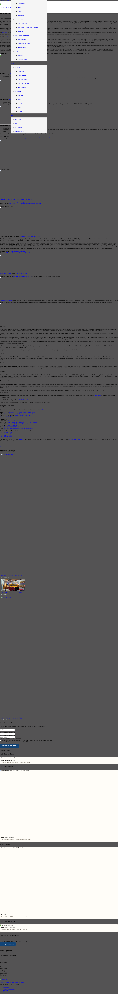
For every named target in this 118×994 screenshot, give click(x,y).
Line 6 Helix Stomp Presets (7, 433)
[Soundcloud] (3, 979)
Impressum (6, 992)
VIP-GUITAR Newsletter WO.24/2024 (11, 593)
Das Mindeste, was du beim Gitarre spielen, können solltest (19, 414)
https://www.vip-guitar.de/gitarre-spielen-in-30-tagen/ (22, 412)
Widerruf (5, 990)
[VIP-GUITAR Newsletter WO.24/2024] (13, 590)
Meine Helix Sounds (5, 273)
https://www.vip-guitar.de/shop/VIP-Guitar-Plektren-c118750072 (25, 203)
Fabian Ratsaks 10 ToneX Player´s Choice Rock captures (22, 422)
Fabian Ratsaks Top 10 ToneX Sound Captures (20, 424)
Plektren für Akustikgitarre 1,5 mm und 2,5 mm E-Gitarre (18, 428)
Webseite (21, 439)
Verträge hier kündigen (9, 989)
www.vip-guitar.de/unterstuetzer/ (23, 415)
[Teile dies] (0, 446)
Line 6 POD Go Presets (6, 435)
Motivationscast (23, 399)
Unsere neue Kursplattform (14, 421)
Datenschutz (6, 987)
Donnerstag (3, 138)
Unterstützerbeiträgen (74, 439)
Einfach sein (97, 395)
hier (43, 409)
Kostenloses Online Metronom (7, 416)
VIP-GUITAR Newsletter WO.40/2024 (11, 575)
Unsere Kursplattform (6, 300)
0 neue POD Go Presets (14, 425)
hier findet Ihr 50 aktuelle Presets (22, 276)
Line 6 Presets (6, 432)
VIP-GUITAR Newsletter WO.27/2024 (11, 718)
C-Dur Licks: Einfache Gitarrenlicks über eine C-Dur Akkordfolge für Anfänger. (48, 138)
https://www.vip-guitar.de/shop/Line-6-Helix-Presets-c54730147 (24, 202)
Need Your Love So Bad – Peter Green (30, 236)
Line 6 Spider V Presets (6, 436)
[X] (1, 965)
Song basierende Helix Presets (11, 426)
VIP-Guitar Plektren (21, 273)
